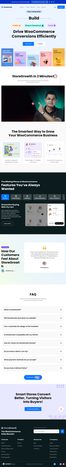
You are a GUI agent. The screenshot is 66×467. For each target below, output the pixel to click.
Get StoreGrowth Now (33, 409)
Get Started (61, 7)
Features (22, 7)
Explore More (7, 223)
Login (55, 7)
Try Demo (40, 43)
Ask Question (30, 377)
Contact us (43, 7)
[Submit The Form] (62, 431)
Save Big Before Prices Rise (38, 2)
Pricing (27, 7)
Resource (33, 7)
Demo (38, 7)
